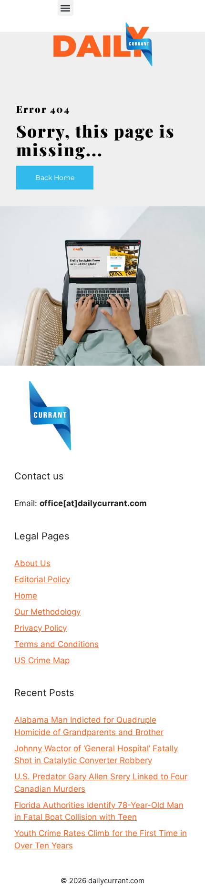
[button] (65, 8)
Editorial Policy (42, 579)
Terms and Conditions (56, 644)
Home (25, 595)
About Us (32, 563)
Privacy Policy (40, 628)
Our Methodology (47, 612)
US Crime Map (42, 660)
